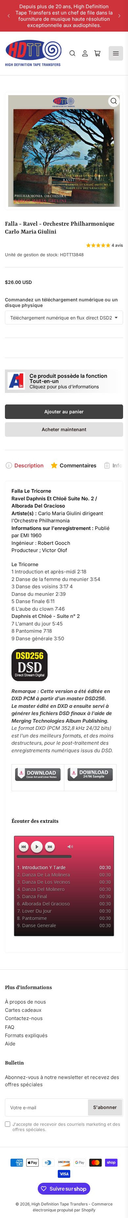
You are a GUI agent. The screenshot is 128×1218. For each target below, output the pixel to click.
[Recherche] (72, 53)
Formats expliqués (26, 1035)
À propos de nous (25, 1002)
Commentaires (78, 465)
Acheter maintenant (64, 429)
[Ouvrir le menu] (116, 53)
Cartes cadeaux (23, 1010)
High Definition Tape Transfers (60, 1204)
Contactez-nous (24, 1018)
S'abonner (105, 1107)
